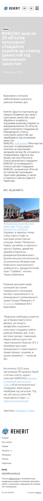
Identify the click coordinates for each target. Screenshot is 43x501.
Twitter (8, 303)
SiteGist (38, 492)
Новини (6, 29)
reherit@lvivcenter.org (11, 473)
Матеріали (6, 455)
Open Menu (37, 8)
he (31, 8)
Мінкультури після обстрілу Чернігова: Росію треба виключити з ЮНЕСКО (19, 226)
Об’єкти (5, 459)
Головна (5, 438)
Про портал (7, 442)
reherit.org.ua (14, 478)
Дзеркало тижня (25, 410)
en (24, 8)
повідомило (21, 143)
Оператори (6, 463)
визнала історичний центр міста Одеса (20, 381)
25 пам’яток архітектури (17, 399)
